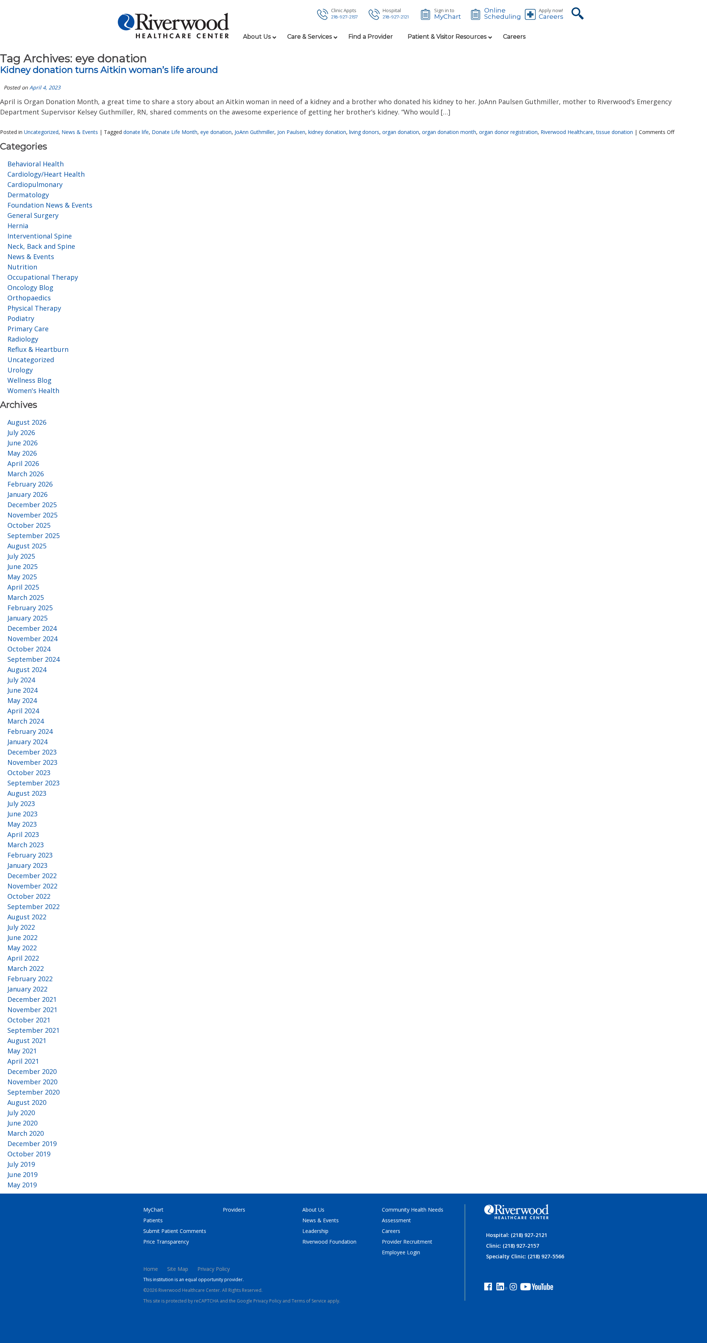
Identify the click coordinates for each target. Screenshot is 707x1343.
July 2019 (21, 1164)
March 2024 (25, 721)
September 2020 (33, 1092)
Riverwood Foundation (329, 1241)
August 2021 (26, 1040)
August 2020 (26, 1102)
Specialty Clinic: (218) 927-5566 (525, 1256)
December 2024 (32, 628)
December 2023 (32, 752)
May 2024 (22, 700)
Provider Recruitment (407, 1241)
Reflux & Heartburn (37, 349)
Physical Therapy (34, 308)
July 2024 (21, 679)
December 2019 (32, 1143)
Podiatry (20, 318)
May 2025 (22, 576)
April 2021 (23, 1061)
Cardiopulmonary (35, 184)
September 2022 (33, 906)
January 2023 (27, 865)
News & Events (79, 131)
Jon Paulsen (291, 131)
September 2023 (33, 782)
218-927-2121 (396, 17)
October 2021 (28, 1019)
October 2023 (28, 772)
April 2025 (23, 587)
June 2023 (22, 813)
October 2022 (28, 896)
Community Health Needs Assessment (412, 1215)
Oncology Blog (30, 287)
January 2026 (27, 494)
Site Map (177, 1268)
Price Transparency (166, 1241)
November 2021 (32, 1009)
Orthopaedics (29, 297)
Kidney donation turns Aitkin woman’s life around (109, 69)
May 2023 (22, 824)
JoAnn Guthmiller (254, 131)
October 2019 (28, 1153)
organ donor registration (508, 131)
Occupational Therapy (42, 277)
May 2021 (22, 1050)
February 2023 (30, 855)
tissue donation (614, 131)
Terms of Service (309, 1301)
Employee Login (401, 1252)
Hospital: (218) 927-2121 (516, 1234)
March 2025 (25, 597)
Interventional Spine (39, 236)
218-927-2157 (344, 17)
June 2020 (22, 1122)
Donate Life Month (174, 131)
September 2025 (33, 535)
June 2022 (22, 937)
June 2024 (22, 690)
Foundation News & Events (49, 205)
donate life (136, 131)
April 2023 (23, 834)
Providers (234, 1209)
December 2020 (32, 1071)
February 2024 (30, 731)
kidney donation (327, 131)
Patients (153, 1220)
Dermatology (28, 194)
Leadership (315, 1230)
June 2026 (22, 442)
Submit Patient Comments (174, 1230)
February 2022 (30, 978)
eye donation (216, 131)
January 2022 (27, 989)
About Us (313, 1209)
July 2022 (21, 927)
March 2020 (25, 1133)
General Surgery (33, 215)
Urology (20, 369)
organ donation (400, 131)
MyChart (447, 17)
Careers (551, 17)
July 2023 (21, 803)
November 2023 (32, 762)
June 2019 (22, 1174)
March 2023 (25, 844)
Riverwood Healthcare (567, 131)
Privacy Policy (213, 1268)
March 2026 (25, 473)
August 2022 (26, 916)
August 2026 (26, 422)
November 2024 (32, 638)
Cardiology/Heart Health (46, 174)
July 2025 (21, 556)
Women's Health (33, 390)
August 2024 (26, 669)
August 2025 (26, 545)
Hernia (17, 225)
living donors (364, 131)
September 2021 (33, 1030)
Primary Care (28, 328)
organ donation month (449, 131)
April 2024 (23, 710)
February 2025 (30, 607)
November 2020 (32, 1081)
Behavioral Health (35, 163)
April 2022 (23, 958)
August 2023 (26, 793)
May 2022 (22, 947)
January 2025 (27, 618)
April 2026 (23, 463)
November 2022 (32, 885)
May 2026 (22, 453)
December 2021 (32, 999)
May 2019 (22, 1184)
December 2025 (32, 504)
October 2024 (28, 648)
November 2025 (32, 514)
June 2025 (22, 566)
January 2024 (27, 741)
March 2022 (25, 968)
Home (150, 1268)
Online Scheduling (502, 13)
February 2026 (30, 484)
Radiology (22, 339)
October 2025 (28, 525)
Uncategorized (41, 131)
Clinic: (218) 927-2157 (512, 1245)
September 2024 (33, 659)
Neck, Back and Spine (41, 246)
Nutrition (22, 266)
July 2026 (21, 432)
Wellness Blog (29, 380)
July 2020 (21, 1112)
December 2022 (32, 875)
